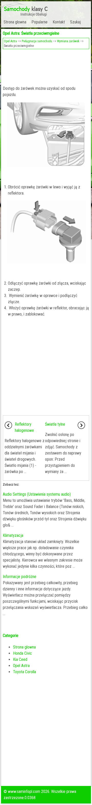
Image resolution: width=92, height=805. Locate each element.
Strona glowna (15, 22)
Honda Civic (22, 653)
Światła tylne (55, 424)
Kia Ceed (20, 659)
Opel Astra (10, 41)
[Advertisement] (46, 65)
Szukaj (75, 22)
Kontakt (59, 22)
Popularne (39, 22)
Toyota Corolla (24, 671)
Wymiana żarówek (68, 41)
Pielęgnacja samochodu (37, 41)
